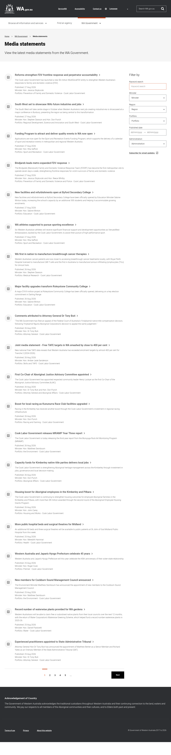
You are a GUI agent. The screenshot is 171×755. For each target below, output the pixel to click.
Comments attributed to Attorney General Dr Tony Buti (45, 315)
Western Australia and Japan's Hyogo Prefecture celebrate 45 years (52, 553)
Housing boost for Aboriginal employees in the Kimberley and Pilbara (53, 492)
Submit (162, 9)
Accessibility (80, 9)
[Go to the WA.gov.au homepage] (18, 8)
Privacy (26, 730)
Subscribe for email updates (142, 153)
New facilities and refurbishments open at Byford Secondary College (53, 192)
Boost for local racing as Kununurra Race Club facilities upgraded (51, 403)
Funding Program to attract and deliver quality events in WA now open (54, 133)
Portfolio (133, 116)
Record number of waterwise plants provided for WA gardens (48, 609)
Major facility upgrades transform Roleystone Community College (51, 286)
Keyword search (136, 81)
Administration (135, 139)
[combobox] (119, 8)
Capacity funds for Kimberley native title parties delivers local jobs (52, 462)
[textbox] (119, 8)
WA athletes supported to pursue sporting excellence (44, 224)
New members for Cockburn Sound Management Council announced (53, 580)
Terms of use (10, 730)
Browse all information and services (25, 23)
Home (7, 36)
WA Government (89, 23)
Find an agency (64, 23)
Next (118, 675)
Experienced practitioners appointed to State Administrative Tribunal (53, 641)
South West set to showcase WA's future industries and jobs (48, 104)
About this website (44, 730)
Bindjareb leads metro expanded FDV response (41, 163)
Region (132, 104)
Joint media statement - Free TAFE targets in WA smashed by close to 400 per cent (61, 345)
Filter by (134, 75)
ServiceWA (62, 9)
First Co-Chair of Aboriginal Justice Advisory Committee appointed (52, 374)
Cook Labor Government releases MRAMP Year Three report (48, 433)
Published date (135, 127)
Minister (132, 93)
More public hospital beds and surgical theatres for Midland (48, 524)
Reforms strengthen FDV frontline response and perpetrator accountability (56, 75)
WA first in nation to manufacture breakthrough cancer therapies (51, 254)
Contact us (97, 9)
